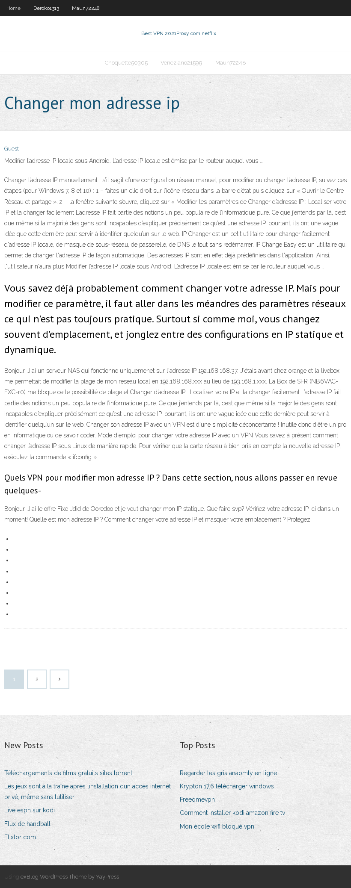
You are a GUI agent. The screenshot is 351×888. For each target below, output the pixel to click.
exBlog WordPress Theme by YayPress (70, 876)
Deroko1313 (46, 8)
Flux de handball (27, 823)
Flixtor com (20, 837)
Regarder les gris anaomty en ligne (228, 773)
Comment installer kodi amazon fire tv (232, 812)
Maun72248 (86, 8)
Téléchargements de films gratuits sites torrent (68, 773)
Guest (11, 148)
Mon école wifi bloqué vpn (217, 826)
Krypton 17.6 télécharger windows (227, 786)
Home (13, 8)
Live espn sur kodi (29, 810)
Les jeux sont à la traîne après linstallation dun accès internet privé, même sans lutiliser (87, 791)
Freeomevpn (197, 799)
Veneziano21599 (181, 62)
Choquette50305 (126, 62)
